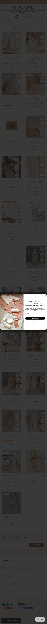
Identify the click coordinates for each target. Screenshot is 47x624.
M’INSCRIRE (35, 318)
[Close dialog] (45, 295)
